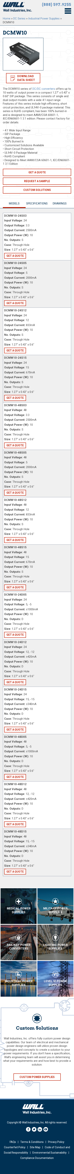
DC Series (19, 18)
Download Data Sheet (26, 78)
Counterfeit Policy (14, 1147)
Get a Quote (37, 172)
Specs (37, 203)
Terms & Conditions (32, 1141)
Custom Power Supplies (37, 1077)
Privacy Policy (56, 1141)
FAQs (13, 1141)
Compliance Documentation (37, 1157)
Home (6, 18)
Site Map (35, 1147)
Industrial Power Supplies (44, 18)
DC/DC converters (43, 88)
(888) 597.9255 (56, 4)
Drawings (60, 203)
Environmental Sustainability (49, 1152)
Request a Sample (37, 181)
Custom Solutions (37, 189)
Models (14, 203)
